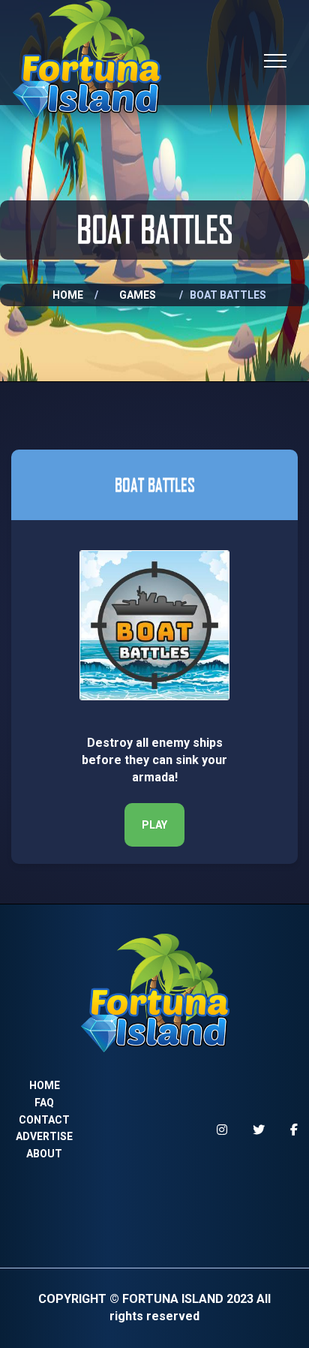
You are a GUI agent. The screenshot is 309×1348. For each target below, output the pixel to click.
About (44, 1154)
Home (67, 295)
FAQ (44, 1103)
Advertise (44, 1136)
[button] (154, 825)
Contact (44, 1120)
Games (137, 295)
